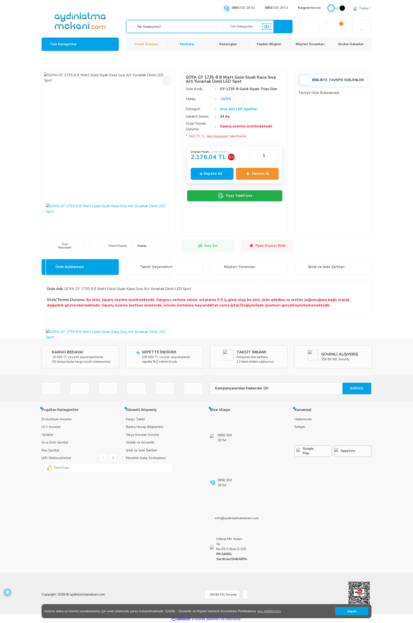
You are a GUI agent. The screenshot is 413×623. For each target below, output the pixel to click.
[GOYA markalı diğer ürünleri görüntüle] (237, 99)
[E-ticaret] (206, 619)
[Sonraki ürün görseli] (113, 458)
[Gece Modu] (342, 8)
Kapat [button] (352, 611)
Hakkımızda (303, 419)
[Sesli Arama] (132, 26)
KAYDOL (357, 388)
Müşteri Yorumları (310, 44)
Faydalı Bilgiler (269, 44)
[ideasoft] (181, 619)
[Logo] (80, 20)
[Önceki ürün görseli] (103, 458)
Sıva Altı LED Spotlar (238, 109)
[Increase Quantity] (274, 155)
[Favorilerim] (361, 26)
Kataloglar (228, 44)
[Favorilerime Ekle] (167, 80)
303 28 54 (243, 8)
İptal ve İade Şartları (326, 266)
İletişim (299, 427)
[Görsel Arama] (266, 26)
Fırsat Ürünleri (146, 44)
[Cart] (335, 26)
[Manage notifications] (7, 592)
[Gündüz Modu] (331, 8)
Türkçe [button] (364, 8)
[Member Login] (309, 26)
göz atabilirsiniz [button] (269, 611)
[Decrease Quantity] (253, 155)
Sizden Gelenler (351, 44)
